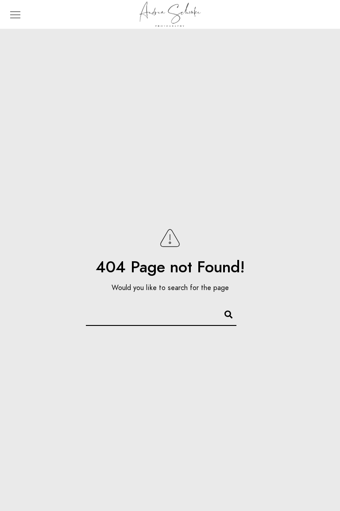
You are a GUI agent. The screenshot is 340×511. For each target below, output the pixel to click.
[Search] (224, 313)
